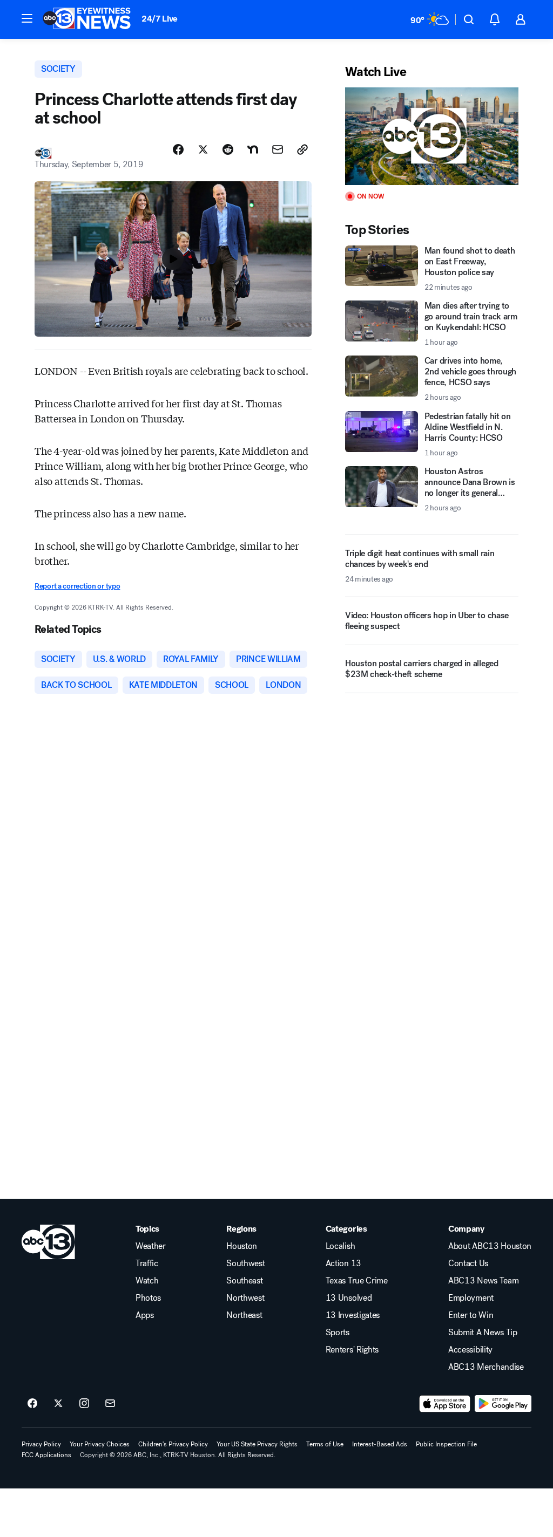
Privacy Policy (41, 1444)
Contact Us (468, 1263)
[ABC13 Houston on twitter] (58, 1404)
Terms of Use (324, 1444)
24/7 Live (159, 18)
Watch (147, 1280)
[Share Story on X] (203, 149)
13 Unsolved (349, 1298)
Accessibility (470, 1349)
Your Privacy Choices (100, 1444)
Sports (337, 1332)
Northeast (244, 1315)
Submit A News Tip (482, 1332)
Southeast (244, 1280)
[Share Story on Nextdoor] (253, 149)
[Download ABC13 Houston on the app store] (445, 1403)
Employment (471, 1298)
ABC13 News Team (483, 1280)
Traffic (147, 1263)
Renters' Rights (352, 1349)
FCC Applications (46, 1455)
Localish (340, 1246)
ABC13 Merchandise (486, 1367)
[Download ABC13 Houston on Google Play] (503, 1403)
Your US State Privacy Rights (257, 1444)
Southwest (245, 1263)
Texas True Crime (357, 1280)
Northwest (245, 1298)
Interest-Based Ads (379, 1444)
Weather (151, 1246)
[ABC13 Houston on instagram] (84, 1404)
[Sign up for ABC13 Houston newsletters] (110, 1404)
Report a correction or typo (77, 586)
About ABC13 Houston (489, 1246)
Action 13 (343, 1263)
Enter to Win (470, 1315)
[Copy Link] (302, 149)
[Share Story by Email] (277, 149)
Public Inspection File (446, 1444)
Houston (241, 1246)
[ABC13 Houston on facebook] (32, 1404)
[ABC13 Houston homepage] (87, 19)
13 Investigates (353, 1315)
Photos (148, 1298)
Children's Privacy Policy (173, 1444)
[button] (27, 18)
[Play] (431, 136)
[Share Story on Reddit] (228, 149)
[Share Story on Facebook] (178, 149)
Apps (145, 1315)
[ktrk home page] (48, 1242)
